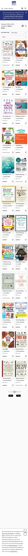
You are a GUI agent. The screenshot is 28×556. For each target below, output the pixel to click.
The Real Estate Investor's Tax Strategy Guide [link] (7, 203)
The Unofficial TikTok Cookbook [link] (7, 320)
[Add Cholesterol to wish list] (26, 153)
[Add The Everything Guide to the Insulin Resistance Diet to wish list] (13, 153)
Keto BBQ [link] (5, 349)
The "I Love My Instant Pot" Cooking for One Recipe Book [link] (7, 233)
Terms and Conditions (8, 533)
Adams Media (20, 147)
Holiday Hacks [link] (6, 58)
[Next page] (20, 392)
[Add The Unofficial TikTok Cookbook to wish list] (13, 327)
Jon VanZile (6, 293)
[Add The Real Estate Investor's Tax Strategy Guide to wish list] (13, 211)
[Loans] (22, 9)
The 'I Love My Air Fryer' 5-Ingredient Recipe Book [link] (20, 58)
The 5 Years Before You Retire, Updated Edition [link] (20, 320)
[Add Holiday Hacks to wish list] (13, 65)
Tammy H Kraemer (8, 205)
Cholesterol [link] (19, 145)
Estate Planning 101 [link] (20, 174)
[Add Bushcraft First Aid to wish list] (26, 356)
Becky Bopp (6, 89)
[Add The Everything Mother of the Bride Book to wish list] (26, 240)
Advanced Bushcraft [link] (20, 378)
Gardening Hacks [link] (7, 291)
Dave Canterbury (20, 351)
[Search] (2, 8)
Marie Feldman (7, 147)
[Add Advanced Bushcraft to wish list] (26, 386)
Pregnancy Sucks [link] (20, 116)
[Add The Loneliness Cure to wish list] (26, 298)
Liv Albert (19, 264)
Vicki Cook (19, 176)
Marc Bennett (20, 89)
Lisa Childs (6, 234)
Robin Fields (19, 60)
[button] (23, 26)
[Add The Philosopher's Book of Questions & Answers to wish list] (26, 211)
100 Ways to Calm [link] (7, 174)
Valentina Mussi (7, 322)
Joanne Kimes (20, 118)
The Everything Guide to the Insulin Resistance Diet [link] (7, 145)
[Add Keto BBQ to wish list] (13, 356)
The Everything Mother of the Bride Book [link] (20, 233)
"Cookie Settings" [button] (12, 545)
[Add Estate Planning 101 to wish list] (26, 182)
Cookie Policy (13, 551)
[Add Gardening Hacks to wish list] (13, 298)
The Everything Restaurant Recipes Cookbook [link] (7, 87)
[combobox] (11, 8)
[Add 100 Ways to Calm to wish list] (13, 182)
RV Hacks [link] (18, 87)
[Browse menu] (25, 8)
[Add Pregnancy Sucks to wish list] (26, 123)
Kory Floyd (19, 293)
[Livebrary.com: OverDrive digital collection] (14, 3)
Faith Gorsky (6, 351)
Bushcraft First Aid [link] (20, 349)
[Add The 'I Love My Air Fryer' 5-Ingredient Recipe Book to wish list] (26, 65)
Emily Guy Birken (20, 322)
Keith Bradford (7, 60)
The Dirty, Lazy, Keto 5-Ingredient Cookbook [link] (7, 262)
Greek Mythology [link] (20, 262)
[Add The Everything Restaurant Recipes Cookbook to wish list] (13, 94)
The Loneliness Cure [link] (20, 291)
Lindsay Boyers (7, 118)
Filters (3, 37)
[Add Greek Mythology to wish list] (26, 269)
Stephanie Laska (7, 264)
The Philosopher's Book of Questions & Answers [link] (20, 203)
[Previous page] (9, 392)
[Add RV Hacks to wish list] (26, 94)
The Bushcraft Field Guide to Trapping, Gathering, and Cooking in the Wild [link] (7, 378)
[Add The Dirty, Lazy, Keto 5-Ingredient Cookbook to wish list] (13, 269)
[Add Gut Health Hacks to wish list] (13, 123)
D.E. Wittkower (20, 205)
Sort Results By (5, 32)
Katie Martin (19, 234)
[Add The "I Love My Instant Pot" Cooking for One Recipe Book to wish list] (13, 240)
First (11, 395)
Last (18, 395)
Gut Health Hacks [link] (7, 116)
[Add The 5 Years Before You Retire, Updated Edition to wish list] (26, 327)
